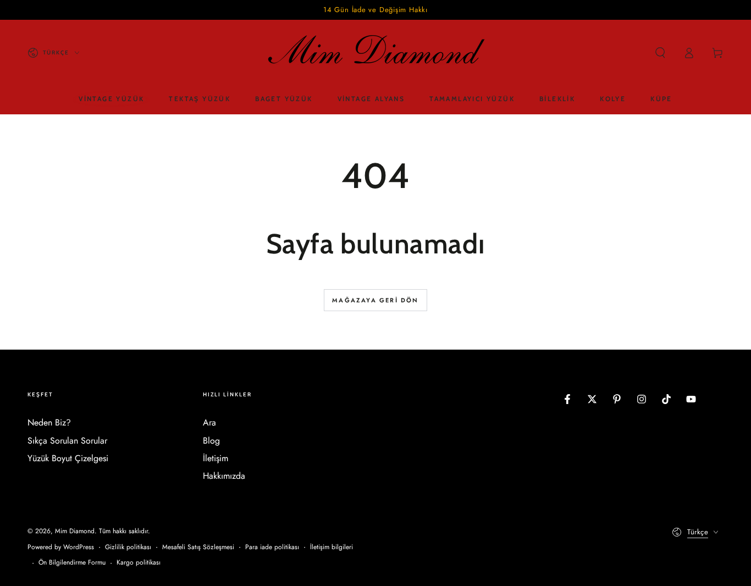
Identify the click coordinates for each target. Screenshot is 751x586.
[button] (660, 53)
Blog (211, 440)
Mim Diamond (75, 531)
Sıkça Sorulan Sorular (67, 440)
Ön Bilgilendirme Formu (72, 562)
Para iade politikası (272, 547)
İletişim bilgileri (331, 547)
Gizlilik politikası (128, 547)
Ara (209, 422)
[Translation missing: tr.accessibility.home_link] (375, 52)
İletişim (215, 458)
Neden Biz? (49, 422)
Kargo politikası (139, 562)
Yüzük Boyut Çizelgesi (67, 458)
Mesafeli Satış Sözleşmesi (198, 547)
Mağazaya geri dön (375, 300)
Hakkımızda (224, 475)
